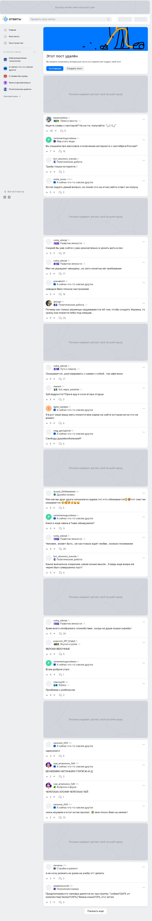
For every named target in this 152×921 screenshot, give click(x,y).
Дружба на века (66, 494)
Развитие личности (71, 243)
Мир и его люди (66, 141)
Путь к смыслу (68, 369)
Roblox (62, 685)
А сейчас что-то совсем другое (75, 182)
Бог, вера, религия (69, 389)
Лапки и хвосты (68, 121)
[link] (95, 125)
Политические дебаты (69, 162)
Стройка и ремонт (67, 868)
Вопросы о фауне (66, 787)
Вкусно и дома (68, 644)
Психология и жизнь (68, 889)
